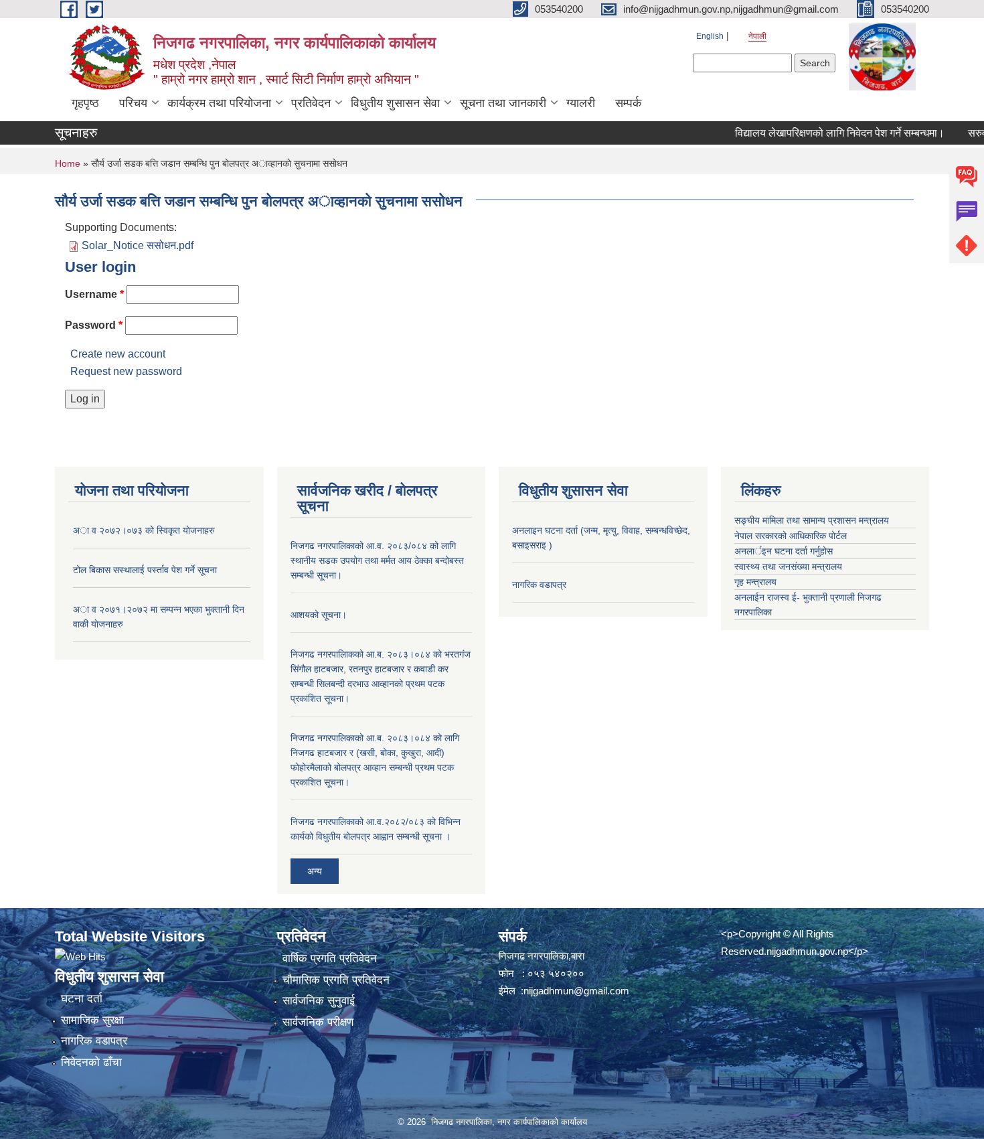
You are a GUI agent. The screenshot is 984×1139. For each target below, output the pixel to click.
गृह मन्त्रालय (755, 582)
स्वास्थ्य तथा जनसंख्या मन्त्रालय (788, 566)
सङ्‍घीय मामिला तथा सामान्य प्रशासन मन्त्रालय (811, 520)
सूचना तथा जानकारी (503, 103)
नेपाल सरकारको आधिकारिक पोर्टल (790, 535)
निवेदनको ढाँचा (91, 1062)
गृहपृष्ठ (85, 103)
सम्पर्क (628, 103)
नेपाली (757, 36)
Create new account (117, 354)
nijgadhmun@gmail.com (576, 990)
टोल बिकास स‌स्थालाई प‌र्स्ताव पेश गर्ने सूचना (145, 569)
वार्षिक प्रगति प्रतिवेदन (329, 958)
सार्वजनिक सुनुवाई (318, 1000)
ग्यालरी (580, 103)
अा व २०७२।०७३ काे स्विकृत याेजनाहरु (144, 530)
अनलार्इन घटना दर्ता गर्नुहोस (783, 551)
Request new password (126, 371)
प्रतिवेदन (311, 103)
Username (94, 294)
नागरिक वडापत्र (539, 584)
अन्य (314, 871)
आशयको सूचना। (319, 614)
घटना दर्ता (81, 998)
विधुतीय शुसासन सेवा (395, 103)
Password (93, 325)
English (710, 36)
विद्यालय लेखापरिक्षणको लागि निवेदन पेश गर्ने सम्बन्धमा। (820, 133)
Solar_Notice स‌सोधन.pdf (137, 245)
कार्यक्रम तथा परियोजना (219, 103)
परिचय (133, 103)
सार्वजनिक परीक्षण (317, 1022)
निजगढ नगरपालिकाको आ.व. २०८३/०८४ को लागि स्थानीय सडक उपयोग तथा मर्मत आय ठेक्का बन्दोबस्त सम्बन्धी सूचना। (377, 560)
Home (67, 163)
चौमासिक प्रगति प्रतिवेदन (336, 980)
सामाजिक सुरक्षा (92, 1020)
